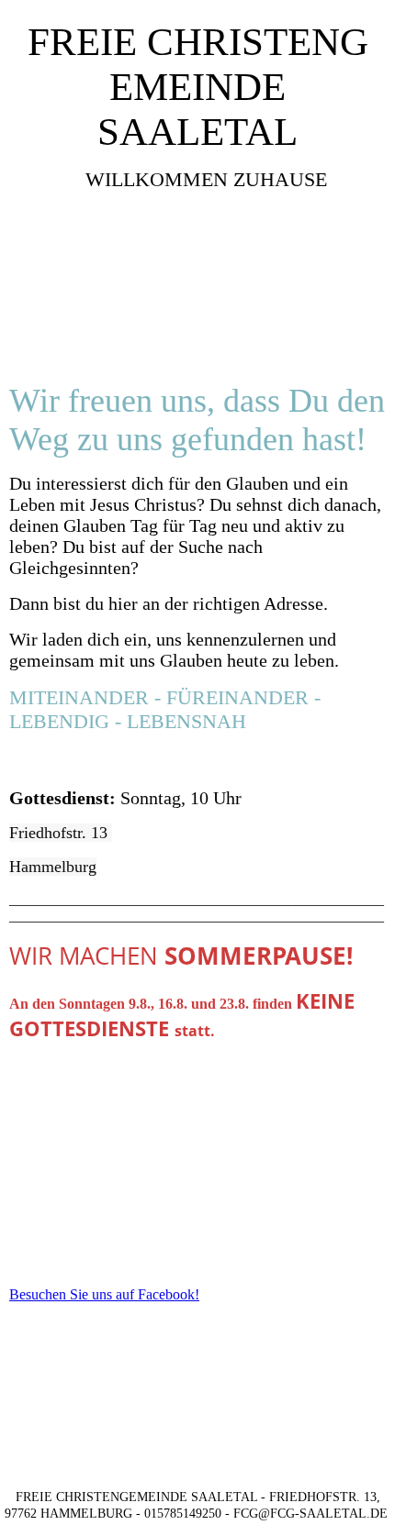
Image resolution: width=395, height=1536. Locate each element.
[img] (197, 290)
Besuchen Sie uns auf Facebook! (104, 1294)
